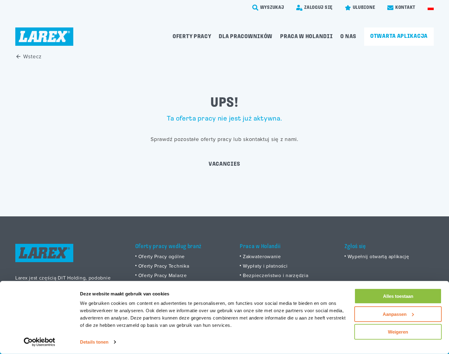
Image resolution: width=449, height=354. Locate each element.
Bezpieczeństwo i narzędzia (275, 275)
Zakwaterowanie (262, 256)
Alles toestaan (398, 296)
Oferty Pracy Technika (163, 265)
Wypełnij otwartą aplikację (378, 256)
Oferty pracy (192, 37)
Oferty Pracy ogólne (161, 256)
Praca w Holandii (306, 37)
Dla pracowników (245, 37)
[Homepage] (44, 36)
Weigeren (398, 331)
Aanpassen (395, 313)
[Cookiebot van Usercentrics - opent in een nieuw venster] (39, 342)
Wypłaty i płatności (265, 265)
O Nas (348, 37)
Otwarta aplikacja (399, 36)
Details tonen (94, 342)
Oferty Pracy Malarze (162, 275)
